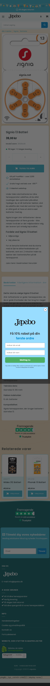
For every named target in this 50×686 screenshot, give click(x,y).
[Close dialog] (45, 309)
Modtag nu (25, 360)
